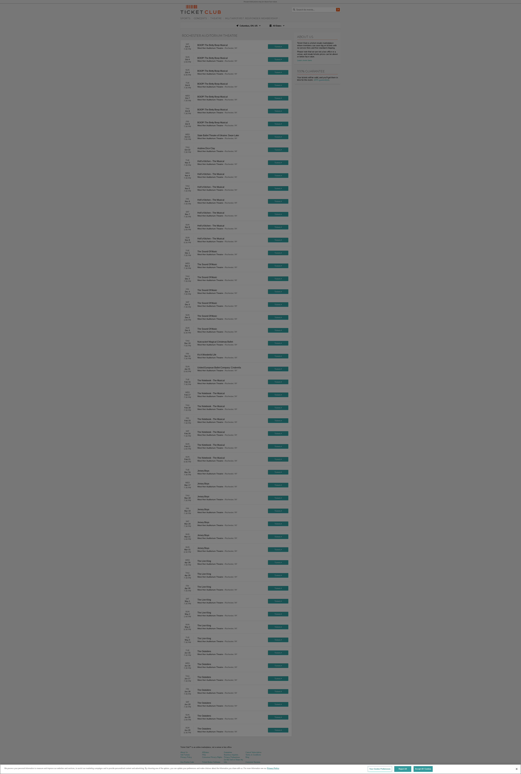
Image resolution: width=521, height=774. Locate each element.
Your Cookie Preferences (379, 769)
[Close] (517, 769)
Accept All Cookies (423, 769)
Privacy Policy (273, 768)
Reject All (403, 769)
